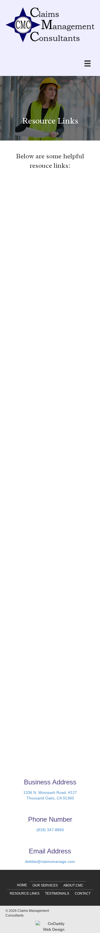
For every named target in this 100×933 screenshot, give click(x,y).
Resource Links (24, 893)
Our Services (45, 885)
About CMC (73, 885)
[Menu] (87, 63)
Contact (83, 893)
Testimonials (57, 893)
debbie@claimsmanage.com (50, 861)
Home (22, 885)
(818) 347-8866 (50, 830)
